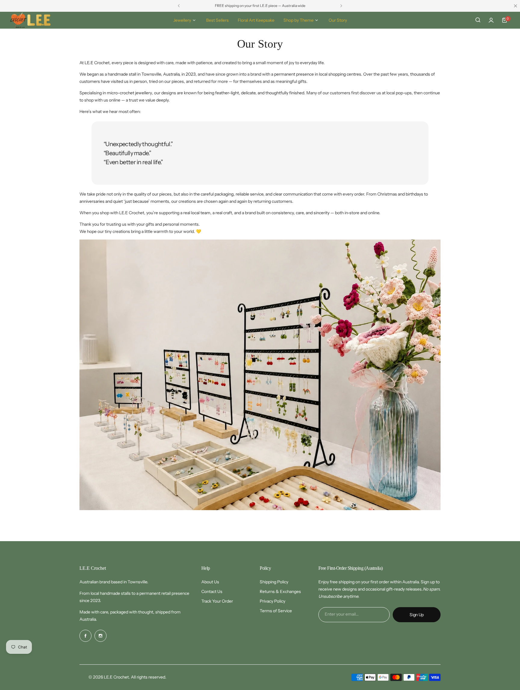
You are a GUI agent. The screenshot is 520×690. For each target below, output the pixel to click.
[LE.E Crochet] (30, 20)
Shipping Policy (274, 582)
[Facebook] (85, 636)
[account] (491, 20)
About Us (210, 582)
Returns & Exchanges (280, 591)
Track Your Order (217, 601)
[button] (178, 5)
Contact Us (211, 591)
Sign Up (417, 614)
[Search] (477, 20)
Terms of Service (276, 610)
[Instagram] (100, 636)
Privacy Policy (272, 601)
